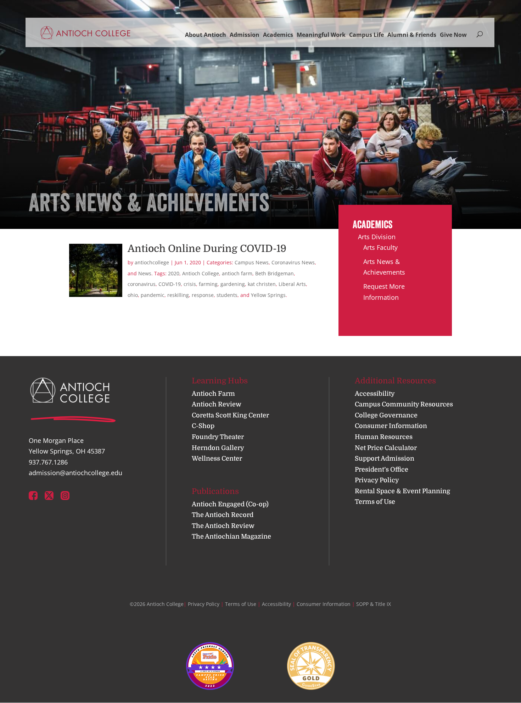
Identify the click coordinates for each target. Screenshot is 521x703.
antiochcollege (152, 262)
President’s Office (381, 469)
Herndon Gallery (218, 447)
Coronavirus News (293, 262)
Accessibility (375, 393)
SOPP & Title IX (373, 604)
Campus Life (366, 35)
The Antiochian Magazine (231, 536)
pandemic (152, 295)
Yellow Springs (268, 295)
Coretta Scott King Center (230, 415)
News (144, 273)
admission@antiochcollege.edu (75, 472)
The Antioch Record (222, 514)
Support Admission (384, 458)
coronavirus (142, 284)
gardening (232, 284)
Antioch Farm (213, 393)
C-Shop (203, 425)
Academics (278, 35)
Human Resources (384, 436)
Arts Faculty (380, 247)
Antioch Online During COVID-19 (207, 248)
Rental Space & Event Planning (402, 491)
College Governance (386, 415)
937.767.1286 (48, 462)
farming (208, 284)
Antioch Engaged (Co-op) (230, 504)
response (203, 295)
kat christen (262, 284)
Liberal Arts (292, 284)
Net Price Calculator (386, 447)
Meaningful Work (321, 35)
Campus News (252, 262)
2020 (173, 273)
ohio (133, 295)
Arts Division (377, 236)
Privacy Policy (377, 480)
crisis (190, 284)
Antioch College (200, 273)
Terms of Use (375, 501)
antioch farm (237, 273)
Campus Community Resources (404, 404)
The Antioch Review (223, 525)
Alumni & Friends (411, 35)
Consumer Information (391, 425)
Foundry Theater (218, 436)
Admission (244, 35)
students (227, 295)
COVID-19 (169, 284)
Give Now (453, 35)
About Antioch (205, 35)
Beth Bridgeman (274, 273)
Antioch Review (216, 404)
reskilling (178, 295)
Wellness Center (217, 458)
